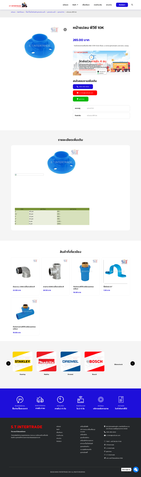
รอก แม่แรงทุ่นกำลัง (82, 16)
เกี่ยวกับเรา (86, 5)
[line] (129, 472)
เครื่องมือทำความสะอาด (86, 440)
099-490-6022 (84, 86)
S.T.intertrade (110, 455)
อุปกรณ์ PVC (90, 108)
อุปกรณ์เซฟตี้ (84, 452)
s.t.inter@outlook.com (86, 93)
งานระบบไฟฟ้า (16, 16)
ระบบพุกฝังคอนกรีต (103, 16)
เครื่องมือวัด (83, 435)
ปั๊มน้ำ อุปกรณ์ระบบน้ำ (39, 16)
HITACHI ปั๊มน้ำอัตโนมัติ (86, 443)
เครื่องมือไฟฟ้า (84, 426)
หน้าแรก (65, 5)
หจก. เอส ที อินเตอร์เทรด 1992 (114, 458)
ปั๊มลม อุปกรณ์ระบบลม (61, 16)
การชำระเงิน (98, 5)
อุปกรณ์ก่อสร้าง (124, 16)
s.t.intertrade (110, 448)
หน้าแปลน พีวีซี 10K (92, 116)
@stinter (82, 99)
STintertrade (110, 445)
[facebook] (126, 472)
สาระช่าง (109, 5)
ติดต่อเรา (122, 5)
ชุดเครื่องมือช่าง (84, 438)
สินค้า (74, 5)
